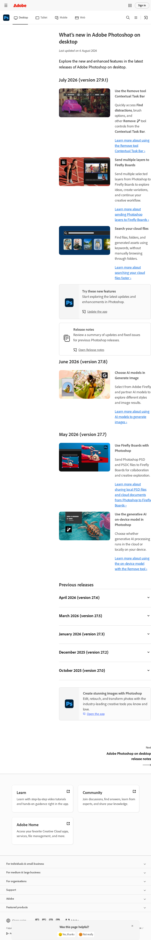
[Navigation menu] (6, 5)
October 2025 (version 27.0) (82, 670)
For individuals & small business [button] (25, 864)
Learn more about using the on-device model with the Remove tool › (132, 563)
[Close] (132, 926)
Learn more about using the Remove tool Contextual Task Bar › (132, 145)
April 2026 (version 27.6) (79, 597)
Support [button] (11, 890)
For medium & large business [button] (23, 872)
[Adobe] (20, 5)
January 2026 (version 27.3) (82, 634)
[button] (130, 5)
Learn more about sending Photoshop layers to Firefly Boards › (132, 214)
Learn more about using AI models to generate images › (132, 416)
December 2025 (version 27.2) (83, 652)
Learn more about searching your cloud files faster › (130, 272)
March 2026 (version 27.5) (80, 615)
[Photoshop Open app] (146, 18)
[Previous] (81, 760)
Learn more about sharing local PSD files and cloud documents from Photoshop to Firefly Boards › (133, 495)
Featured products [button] (17, 907)
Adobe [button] (10, 898)
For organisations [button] (16, 881)
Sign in (142, 5)
